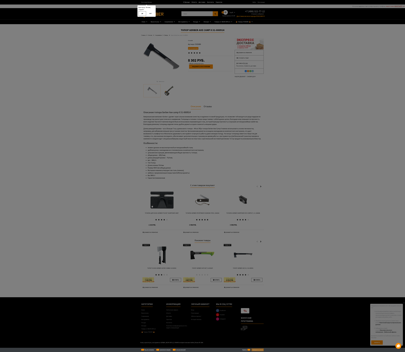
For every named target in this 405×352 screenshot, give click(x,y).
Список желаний (181, 350)
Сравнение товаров (165, 350)
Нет (150, 13)
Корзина (244, 350)
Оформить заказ (257, 350)
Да (142, 13)
